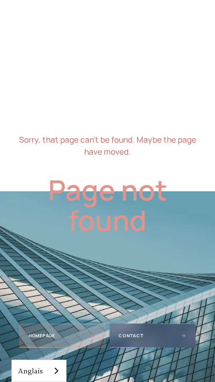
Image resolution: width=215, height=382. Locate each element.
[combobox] (39, 371)
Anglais (30, 371)
